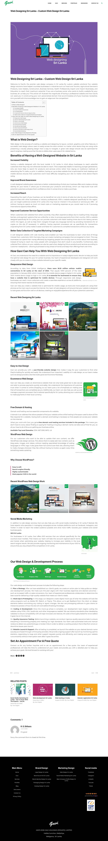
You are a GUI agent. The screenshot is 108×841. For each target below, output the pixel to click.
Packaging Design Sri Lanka (41, 782)
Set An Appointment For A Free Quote (23, 134)
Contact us (15, 645)
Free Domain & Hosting (20, 124)
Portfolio (17, 782)
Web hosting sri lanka (62, 698)
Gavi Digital (16, 705)
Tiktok (91, 786)
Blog (17, 786)
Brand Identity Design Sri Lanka (41, 779)
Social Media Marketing (20, 131)
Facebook (91, 772)
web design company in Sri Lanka (50, 84)
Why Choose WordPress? (21, 127)
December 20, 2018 (16, 703)
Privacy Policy (17, 796)
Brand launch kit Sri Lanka (41, 775)
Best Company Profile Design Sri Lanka (66, 779)
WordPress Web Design (20, 126)
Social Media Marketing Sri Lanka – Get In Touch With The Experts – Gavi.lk (19, 699)
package (81, 422)
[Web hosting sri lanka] (65, 690)
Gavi (17, 775)
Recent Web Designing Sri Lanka (22, 119)
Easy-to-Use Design (19, 121)
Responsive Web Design (20, 118)
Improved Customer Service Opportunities (25, 113)
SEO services (47, 536)
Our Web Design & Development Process (24, 132)
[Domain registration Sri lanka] (88, 690)
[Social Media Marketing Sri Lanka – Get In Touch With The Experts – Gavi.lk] (21, 690)
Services (17, 779)
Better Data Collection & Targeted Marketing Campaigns (28, 114)
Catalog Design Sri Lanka (41, 786)
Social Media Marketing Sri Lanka (66, 775)
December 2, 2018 (38, 700)
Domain (14, 411)
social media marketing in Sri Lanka (73, 523)
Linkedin (91, 779)
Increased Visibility (19, 108)
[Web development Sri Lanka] (43, 690)
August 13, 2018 (59, 700)
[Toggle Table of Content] (43, 102)
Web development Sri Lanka (42, 698)
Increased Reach (19, 111)
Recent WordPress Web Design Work (24, 129)
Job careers (17, 789)
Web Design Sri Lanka (66, 772)
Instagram (91, 775)
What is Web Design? (18, 104)
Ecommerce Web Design (21, 123)
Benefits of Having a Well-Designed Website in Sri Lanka (28, 106)
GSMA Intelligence (38, 268)
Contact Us (17, 793)
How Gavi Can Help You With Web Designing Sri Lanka (28, 116)
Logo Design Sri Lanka (41, 772)
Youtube (90, 782)
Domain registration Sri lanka (87, 698)
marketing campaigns (61, 237)
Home (17, 772)
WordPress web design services (22, 441)
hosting (23, 411)
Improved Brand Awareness (21, 109)
